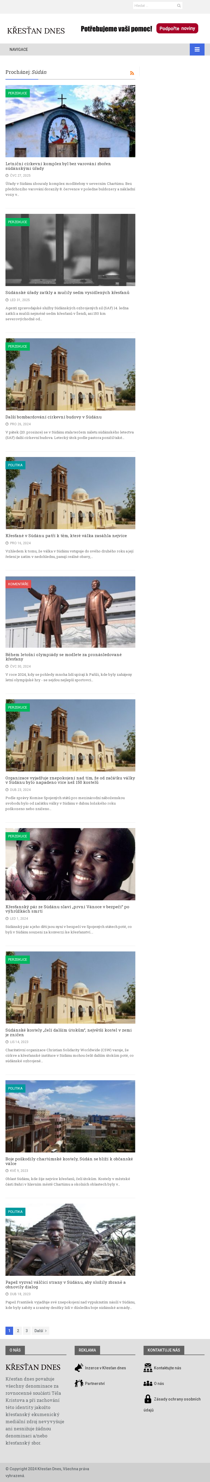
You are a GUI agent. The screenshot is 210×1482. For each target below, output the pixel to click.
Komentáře (18, 584)
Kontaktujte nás (167, 1368)
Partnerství (94, 1383)
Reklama (87, 1350)
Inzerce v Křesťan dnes (105, 1368)
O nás (15, 1350)
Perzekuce (17, 93)
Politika (15, 465)
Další (38, 1331)
